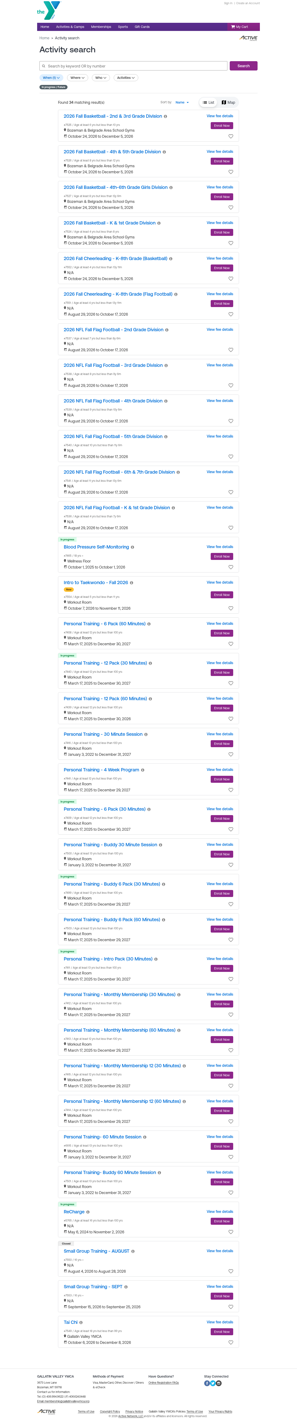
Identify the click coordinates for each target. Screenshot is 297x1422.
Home (44, 38)
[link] (113, 116)
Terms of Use (195, 1411)
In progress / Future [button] (53, 87)
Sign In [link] (228, 3)
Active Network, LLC (131, 1416)
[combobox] (183, 102)
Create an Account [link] (248, 3)
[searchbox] (133, 65)
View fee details (220, 116)
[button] (208, 102)
